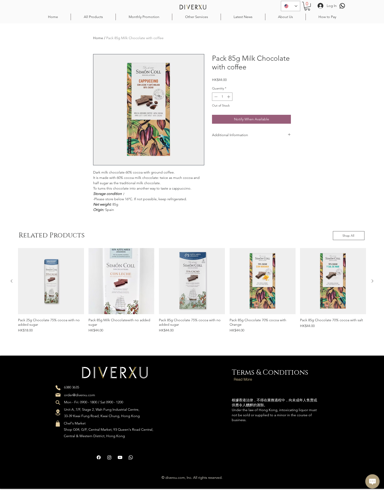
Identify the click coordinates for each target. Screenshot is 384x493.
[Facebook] (98, 457)
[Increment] (229, 97)
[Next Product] (372, 281)
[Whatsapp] (342, 5)
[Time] (57, 402)
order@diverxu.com (79, 395)
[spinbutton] (222, 97)
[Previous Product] (11, 281)
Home (98, 38)
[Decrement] (215, 97)
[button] (307, 6)
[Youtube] (120, 457)
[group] (192, 296)
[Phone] (57, 388)
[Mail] (57, 395)
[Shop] (57, 423)
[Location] (57, 412)
